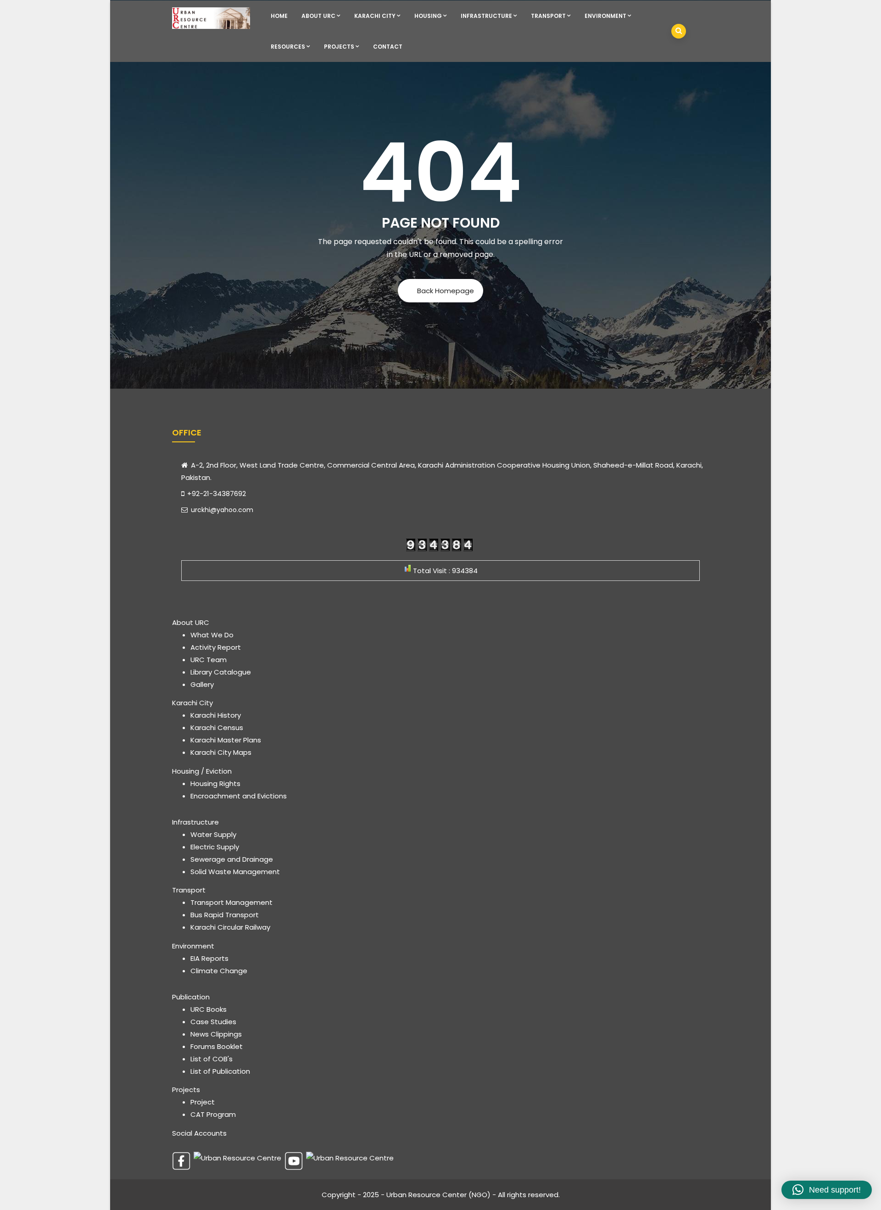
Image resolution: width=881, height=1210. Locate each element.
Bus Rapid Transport (224, 915)
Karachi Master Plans (225, 740)
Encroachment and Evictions (238, 796)
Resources (288, 46)
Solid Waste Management (235, 871)
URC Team (208, 659)
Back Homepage (445, 291)
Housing (428, 16)
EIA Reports (209, 958)
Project (202, 1102)
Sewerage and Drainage (231, 859)
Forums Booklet (216, 1046)
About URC (318, 16)
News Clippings (216, 1034)
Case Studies (213, 1021)
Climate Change (218, 971)
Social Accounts (199, 1133)
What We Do (212, 635)
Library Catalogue (220, 672)
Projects (339, 46)
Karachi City (375, 16)
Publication (191, 997)
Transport (548, 16)
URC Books (208, 1009)
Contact (387, 46)
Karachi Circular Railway (230, 927)
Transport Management (231, 902)
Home (279, 16)
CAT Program (213, 1114)
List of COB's (211, 1059)
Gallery (202, 684)
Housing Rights (215, 783)
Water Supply (213, 834)
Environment (605, 16)
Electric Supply (214, 847)
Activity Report (215, 647)
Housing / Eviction (202, 771)
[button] (826, 1190)
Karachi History (215, 715)
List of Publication (220, 1071)
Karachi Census (216, 727)
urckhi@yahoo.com (221, 509)
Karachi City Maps (220, 752)
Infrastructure (486, 16)
